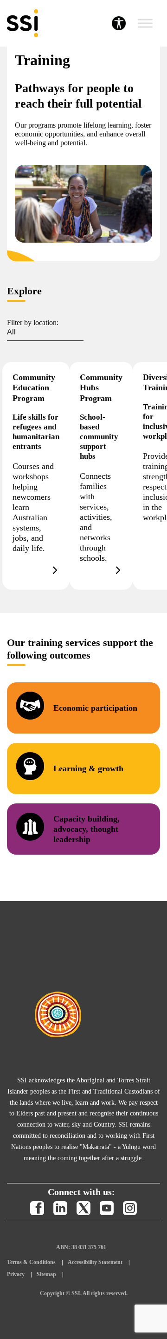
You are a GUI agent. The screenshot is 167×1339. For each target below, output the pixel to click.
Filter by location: (32, 322)
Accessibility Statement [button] (95, 1262)
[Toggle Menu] (145, 23)
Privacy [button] (16, 1274)
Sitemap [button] (46, 1274)
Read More (36, 476)
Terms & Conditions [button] (31, 1262)
